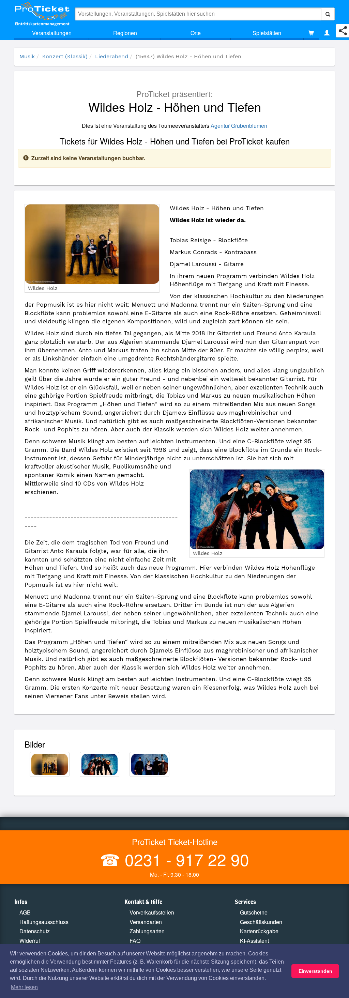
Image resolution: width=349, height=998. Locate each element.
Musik (27, 56)
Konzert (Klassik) (65, 56)
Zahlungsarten (147, 931)
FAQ (135, 941)
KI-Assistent (254, 941)
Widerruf (29, 941)
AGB (25, 912)
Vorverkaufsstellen (152, 912)
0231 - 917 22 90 (184, 859)
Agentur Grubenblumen (239, 125)
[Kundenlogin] (327, 33)
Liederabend (111, 56)
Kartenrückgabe (259, 931)
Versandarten (146, 922)
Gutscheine (254, 912)
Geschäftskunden (261, 922)
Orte (196, 33)
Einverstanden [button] (315, 971)
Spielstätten (267, 33)
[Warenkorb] (311, 33)
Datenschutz (34, 931)
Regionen (125, 33)
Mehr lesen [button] (24, 987)
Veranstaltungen (52, 33)
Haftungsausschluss (44, 922)
